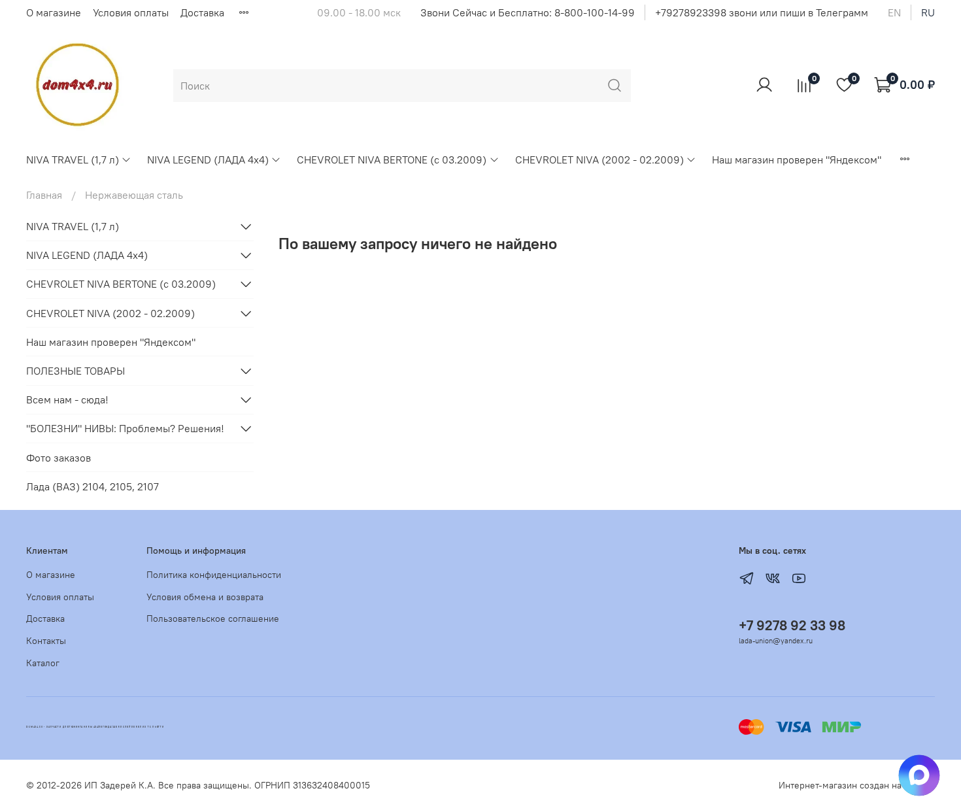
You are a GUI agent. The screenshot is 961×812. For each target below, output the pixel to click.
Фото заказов (58, 457)
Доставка (202, 12)
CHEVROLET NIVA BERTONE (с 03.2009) (391, 159)
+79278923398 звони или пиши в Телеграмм (761, 12)
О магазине (53, 12)
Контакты (46, 641)
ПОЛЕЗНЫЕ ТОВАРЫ (75, 370)
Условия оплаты (131, 12)
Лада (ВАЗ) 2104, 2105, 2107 (92, 486)
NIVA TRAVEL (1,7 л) (72, 159)
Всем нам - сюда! (67, 399)
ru (928, 12)
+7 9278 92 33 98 (792, 625)
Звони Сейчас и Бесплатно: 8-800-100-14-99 (527, 12)
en (894, 12)
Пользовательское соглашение (212, 618)
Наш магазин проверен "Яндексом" (796, 159)
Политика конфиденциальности (213, 575)
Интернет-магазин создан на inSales (857, 785)
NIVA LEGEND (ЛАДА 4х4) (208, 159)
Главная (44, 194)
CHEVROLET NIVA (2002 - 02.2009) (599, 159)
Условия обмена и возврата (204, 597)
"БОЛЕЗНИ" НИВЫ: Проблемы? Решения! (125, 428)
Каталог (42, 663)
